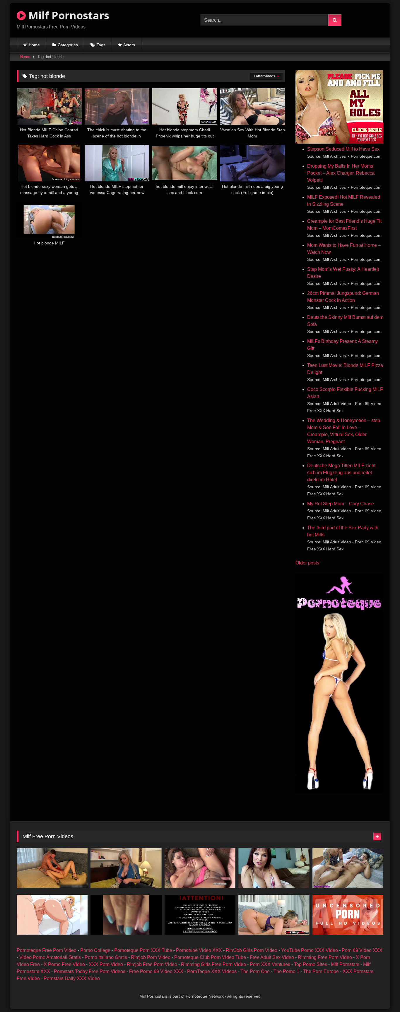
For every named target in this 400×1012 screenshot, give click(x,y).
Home (34, 44)
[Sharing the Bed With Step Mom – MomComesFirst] (273, 868)
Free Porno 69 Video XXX (156, 971)
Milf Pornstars (345, 964)
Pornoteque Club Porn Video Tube (210, 957)
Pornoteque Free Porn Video (46, 950)
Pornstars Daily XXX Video (72, 978)
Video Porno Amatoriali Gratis (50, 957)
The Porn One (255, 971)
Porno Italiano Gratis (106, 957)
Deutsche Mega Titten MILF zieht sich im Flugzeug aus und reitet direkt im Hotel (341, 472)
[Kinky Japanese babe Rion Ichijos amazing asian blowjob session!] (347, 915)
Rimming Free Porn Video (325, 957)
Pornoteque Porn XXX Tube (143, 950)
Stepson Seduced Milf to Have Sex (343, 149)
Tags (101, 44)
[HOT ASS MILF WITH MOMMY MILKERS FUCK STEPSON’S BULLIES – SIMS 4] (200, 915)
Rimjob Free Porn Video (152, 964)
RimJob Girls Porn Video (251, 950)
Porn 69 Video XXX (362, 950)
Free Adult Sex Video (272, 957)
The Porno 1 (286, 971)
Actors (129, 44)
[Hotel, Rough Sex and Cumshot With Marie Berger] (52, 868)
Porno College (95, 950)
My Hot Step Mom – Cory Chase (340, 503)
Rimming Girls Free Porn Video (213, 964)
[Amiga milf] (125, 915)
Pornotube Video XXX (199, 950)
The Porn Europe (321, 971)
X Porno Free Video (64, 964)
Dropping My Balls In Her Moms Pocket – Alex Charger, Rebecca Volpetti (341, 173)
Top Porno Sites (310, 964)
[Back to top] (381, 994)
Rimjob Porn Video (150, 957)
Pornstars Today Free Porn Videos (89, 971)
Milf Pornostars (67, 15)
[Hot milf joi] (125, 868)
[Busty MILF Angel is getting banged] (200, 868)
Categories (68, 44)
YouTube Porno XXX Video (309, 950)
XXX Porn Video (106, 964)
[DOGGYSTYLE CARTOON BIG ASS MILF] (52, 915)
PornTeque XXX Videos (212, 971)
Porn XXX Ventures (270, 964)
